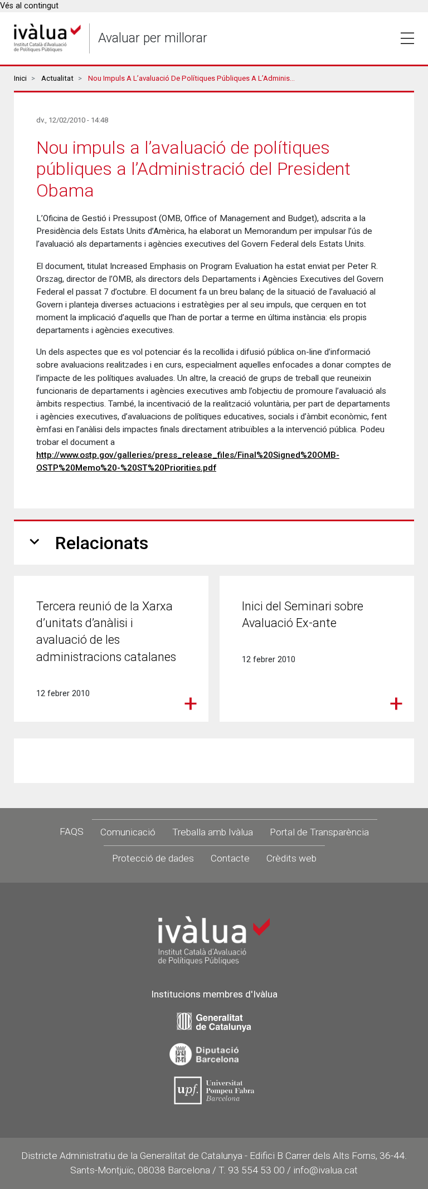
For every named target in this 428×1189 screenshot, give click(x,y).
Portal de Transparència (319, 832)
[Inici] (47, 38)
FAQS (72, 831)
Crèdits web (291, 858)
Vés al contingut (29, 6)
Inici (20, 78)
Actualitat (57, 78)
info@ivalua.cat (325, 1170)
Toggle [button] (407, 38)
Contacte (230, 858)
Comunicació (127, 832)
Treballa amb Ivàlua (212, 832)
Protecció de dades (153, 858)
